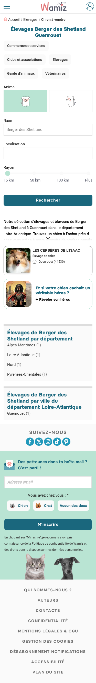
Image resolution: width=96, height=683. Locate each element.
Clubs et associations (24, 60)
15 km (9, 180)
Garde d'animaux (21, 73)
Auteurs (48, 600)
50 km (35, 180)
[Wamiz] (56, 6)
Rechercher (48, 200)
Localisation (14, 144)
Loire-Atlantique (23, 355)
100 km (63, 180)
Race (8, 120)
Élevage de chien (44, 256)
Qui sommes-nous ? (48, 590)
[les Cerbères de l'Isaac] (18, 260)
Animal (10, 87)
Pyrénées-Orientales (27, 374)
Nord (14, 364)
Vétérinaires (55, 73)
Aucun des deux (73, 505)
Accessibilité (48, 662)
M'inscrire (48, 524)
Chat (48, 505)
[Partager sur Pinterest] (66, 442)
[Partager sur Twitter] (39, 442)
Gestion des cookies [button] (48, 641)
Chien (23, 505)
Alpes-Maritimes (24, 345)
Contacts (48, 610)
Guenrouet (18, 413)
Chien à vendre (53, 19)
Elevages (30, 19)
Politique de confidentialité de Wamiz (57, 543)
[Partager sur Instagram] (48, 442)
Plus (88, 180)
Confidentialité (48, 620)
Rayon (9, 167)
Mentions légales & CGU (48, 631)
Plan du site (48, 672)
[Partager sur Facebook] (30, 442)
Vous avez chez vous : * (48, 495)
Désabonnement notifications (48, 651)
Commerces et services (26, 46)
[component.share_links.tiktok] (57, 442)
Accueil (13, 19)
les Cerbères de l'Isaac (56, 250)
